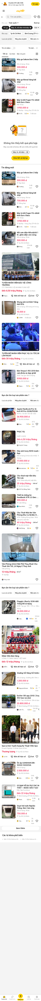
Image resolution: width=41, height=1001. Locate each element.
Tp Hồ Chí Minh (16, 34)
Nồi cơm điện (35, 39)
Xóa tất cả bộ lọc (20, 158)
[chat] (38, 17)
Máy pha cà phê (21, 39)
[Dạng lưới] (37, 54)
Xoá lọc (37, 23)
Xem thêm (20, 828)
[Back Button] (2, 16)
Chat (32, 296)
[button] (2, 4)
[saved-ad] (35, 17)
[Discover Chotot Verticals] (3, 11)
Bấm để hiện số (19, 296)
